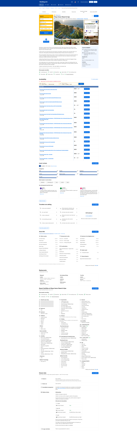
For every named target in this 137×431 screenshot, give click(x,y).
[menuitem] (41, 5)
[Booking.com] (43, 2)
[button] (46, 29)
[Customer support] (78, 2)
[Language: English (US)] (75, 2)
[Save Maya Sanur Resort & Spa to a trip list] (92, 16)
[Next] (97, 29)
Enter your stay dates (61, 388)
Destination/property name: (44, 17)
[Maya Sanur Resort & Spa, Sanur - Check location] (54, 18)
